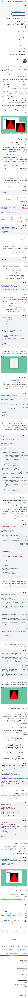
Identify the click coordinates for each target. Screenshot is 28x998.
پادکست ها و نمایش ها (23, 974)
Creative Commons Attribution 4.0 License (18, 946)
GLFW (4, 248)
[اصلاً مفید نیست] (18, 21)
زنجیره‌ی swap (24, 500)
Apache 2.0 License (21, 948)
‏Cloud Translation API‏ (16, 11)
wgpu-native (12, 166)
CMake (12, 178)
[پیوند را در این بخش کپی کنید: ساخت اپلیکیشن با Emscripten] (9, 843)
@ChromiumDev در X (22, 980)
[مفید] (20, 21)
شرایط (26, 991)
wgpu (5, 920)
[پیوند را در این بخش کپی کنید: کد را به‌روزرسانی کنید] (15, 790)
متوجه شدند (6, 83)
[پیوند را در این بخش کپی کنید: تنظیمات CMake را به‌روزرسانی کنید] (7, 727)
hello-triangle (5, 922)
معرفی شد (21, 93)
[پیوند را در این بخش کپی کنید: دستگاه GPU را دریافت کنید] (11, 378)
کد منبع (21, 908)
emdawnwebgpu (7, 157)
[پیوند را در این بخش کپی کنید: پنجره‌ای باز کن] (18, 294)
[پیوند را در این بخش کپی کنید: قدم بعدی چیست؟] (15, 890)
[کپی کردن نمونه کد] (26, 191)
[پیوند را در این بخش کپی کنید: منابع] (22, 905)
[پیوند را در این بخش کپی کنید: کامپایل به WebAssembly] (9, 709)
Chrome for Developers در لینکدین (20, 984)
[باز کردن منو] (25, 1)
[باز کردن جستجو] (11, 1)
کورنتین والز (18, 931)
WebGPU (24, 6)
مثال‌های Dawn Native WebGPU (11, 915)
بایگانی (26, 972)
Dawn (23, 165)
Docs (20, 18)
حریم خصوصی (21, 991)
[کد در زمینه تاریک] (24, 191)
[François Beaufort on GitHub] (20, 62)
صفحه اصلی (25, 18)
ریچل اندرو (8, 931)
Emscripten (21, 721)
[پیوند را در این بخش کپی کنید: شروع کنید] (19, 174)
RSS (26, 986)
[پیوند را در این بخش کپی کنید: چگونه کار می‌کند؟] (15, 139)
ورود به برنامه (4, 1)
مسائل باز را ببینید (24, 962)
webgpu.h (12, 95)
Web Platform (15, 18)
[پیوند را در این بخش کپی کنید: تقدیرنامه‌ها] (19, 928)
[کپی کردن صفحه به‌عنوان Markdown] (21, 27)
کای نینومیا (13, 931)
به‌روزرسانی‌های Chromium (22, 968)
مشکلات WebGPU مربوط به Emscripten (13, 899)
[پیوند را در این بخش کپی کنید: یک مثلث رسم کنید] (16, 497)
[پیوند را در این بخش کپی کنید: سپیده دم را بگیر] (17, 243)
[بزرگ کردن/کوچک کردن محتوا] (19, 31)
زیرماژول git (14, 252)
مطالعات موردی (24, 970)
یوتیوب (25, 982)
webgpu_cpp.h (15, 154)
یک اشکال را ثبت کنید (23, 960)
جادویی (12, 848)
